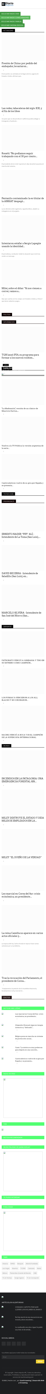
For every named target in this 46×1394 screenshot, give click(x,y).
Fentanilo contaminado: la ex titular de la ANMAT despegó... (23, 200)
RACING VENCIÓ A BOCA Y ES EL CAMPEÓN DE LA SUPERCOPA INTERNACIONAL (22, 736)
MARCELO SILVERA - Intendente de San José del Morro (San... (21, 614)
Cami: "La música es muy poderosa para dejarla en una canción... (28, 1049)
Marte (39, 1268)
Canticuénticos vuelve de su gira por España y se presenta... (22, 484)
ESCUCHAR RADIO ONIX (10, 14)
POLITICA (6, 314)
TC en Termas (7, 1278)
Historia (5, 1264)
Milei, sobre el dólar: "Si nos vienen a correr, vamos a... (21, 290)
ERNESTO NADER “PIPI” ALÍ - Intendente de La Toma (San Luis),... (21, 535)
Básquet (20, 1264)
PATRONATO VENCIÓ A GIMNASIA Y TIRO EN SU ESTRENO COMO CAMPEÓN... (23, 661)
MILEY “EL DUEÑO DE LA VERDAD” (22, 857)
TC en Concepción (33, 1278)
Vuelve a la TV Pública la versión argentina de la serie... (22, 447)
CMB (35, 1273)
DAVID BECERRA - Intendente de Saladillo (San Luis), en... (20, 575)
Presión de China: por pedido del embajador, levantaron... (19, 65)
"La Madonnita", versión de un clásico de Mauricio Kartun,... (20, 409)
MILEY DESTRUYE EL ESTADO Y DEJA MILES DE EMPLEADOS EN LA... (23, 819)
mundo (6, 746)
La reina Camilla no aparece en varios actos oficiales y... (22, 934)
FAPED (12, 1264)
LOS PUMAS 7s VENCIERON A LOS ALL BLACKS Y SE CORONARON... (20, 698)
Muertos (15, 1268)
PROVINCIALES (8, 501)
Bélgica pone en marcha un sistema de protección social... (29, 1037)
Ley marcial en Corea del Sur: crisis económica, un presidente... (21, 895)
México (5, 1273)
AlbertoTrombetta (32, 1264)
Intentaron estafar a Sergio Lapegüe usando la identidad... (21, 245)
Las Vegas (6, 1268)
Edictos (6, 997)
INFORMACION (9, 322)
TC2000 (23, 1268)
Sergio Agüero (19, 1278)
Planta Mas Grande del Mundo (20, 1273)
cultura (6, 369)
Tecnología (8, 494)
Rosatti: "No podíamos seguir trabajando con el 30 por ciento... (19, 155)
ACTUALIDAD (8, 30)
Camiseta (31, 1268)
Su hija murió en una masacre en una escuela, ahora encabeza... (28, 1318)
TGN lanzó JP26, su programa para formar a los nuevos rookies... (20, 356)
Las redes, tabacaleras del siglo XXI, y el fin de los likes (22, 110)
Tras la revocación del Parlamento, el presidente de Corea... (22, 979)
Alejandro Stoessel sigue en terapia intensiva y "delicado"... (29, 1026)
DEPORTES (7, 626)
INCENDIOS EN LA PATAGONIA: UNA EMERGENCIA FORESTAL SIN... (22, 780)
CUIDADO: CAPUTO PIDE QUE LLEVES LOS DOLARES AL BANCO (28, 1308)
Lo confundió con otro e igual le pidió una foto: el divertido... (28, 1328)
